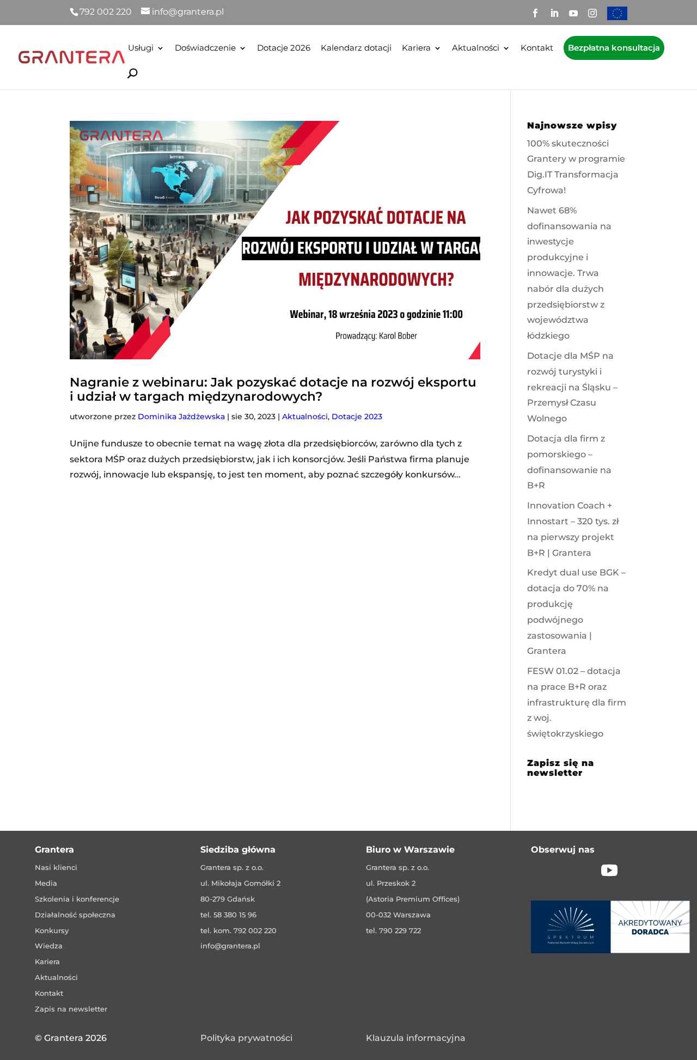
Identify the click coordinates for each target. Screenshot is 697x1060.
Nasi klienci (56, 867)
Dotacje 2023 (357, 416)
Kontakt (537, 48)
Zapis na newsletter (71, 1008)
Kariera (416, 48)
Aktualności (475, 48)
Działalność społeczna (75, 914)
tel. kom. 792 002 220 (238, 930)
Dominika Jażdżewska (181, 416)
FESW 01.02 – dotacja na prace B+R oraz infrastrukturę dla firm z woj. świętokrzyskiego (576, 702)
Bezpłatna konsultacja (614, 47)
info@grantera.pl (230, 945)
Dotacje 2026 (283, 48)
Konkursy (52, 930)
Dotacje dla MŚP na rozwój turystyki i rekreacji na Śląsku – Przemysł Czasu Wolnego (572, 387)
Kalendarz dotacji (356, 48)
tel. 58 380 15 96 (228, 914)
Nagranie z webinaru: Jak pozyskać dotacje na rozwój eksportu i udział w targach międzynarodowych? (273, 389)
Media (46, 883)
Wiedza (49, 945)
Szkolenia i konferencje (77, 898)
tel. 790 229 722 (393, 930)
